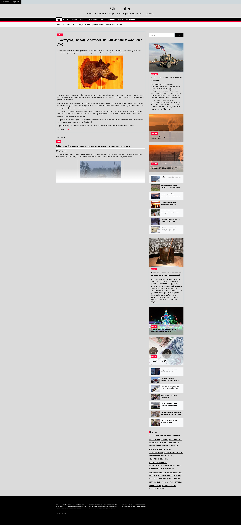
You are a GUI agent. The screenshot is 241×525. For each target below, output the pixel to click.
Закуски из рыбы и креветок (160, 449)
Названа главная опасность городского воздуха (170, 220)
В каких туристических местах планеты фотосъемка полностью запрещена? (166, 274)
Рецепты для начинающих (159, 465)
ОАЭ (168, 455)
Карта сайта (130, 19)
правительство (155, 485)
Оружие (82, 19)
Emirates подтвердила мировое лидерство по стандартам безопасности (170, 405)
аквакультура (161, 479)
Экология (111, 19)
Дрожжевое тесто (171, 442)
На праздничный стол (157, 455)
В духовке (164, 439)
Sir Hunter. (120, 8)
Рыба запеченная (155, 469)
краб (171, 482)
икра (151, 482)
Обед (173, 455)
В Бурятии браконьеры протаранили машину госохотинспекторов (93, 146)
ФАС (155, 475)
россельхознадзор (156, 488)
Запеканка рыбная (156, 452)
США (180, 472)
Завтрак (152, 446)
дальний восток (173, 479)
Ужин (151, 475)
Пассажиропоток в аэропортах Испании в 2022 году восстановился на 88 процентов (170, 379)
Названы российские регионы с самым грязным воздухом (170, 195)
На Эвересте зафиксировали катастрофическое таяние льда (171, 178)
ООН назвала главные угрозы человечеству (168, 203)
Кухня (103, 19)
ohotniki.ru (68, 129)
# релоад (176, 436)
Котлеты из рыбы (176, 452)
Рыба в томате (175, 465)
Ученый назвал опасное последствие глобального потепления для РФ (170, 212)
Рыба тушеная (168, 469)
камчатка (164, 482)
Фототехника (93, 19)
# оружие (159, 436)
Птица (166, 459)
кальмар (157, 482)
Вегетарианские (175, 439)
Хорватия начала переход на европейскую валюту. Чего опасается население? (171, 413)
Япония (152, 479)
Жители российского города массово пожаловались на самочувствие (164, 167)
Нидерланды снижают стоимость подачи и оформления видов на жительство (169, 371)
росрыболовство (169, 485)
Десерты (160, 442)
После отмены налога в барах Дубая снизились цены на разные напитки (163, 330)
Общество (153, 459)
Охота (65, 19)
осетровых (177, 482)
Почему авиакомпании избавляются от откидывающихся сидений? (170, 422)
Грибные (152, 442)
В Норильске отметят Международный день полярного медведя (169, 229)
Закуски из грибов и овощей (167, 446)
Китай (166, 452)
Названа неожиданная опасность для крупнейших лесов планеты (170, 186)
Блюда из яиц (154, 439)
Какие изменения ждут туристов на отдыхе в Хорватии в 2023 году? (166, 360)
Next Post (59, 137)
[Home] (59, 19)
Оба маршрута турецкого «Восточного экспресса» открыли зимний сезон (170, 388)
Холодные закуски (165, 475)
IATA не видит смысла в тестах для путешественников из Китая (171, 396)
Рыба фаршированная (157, 472)
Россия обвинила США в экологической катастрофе (166, 79)
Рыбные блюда (172, 472)
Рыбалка (74, 19)
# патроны (168, 436)
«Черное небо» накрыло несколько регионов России (163, 137)
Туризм (120, 19)
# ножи (152, 436)
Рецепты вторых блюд (158, 462)
